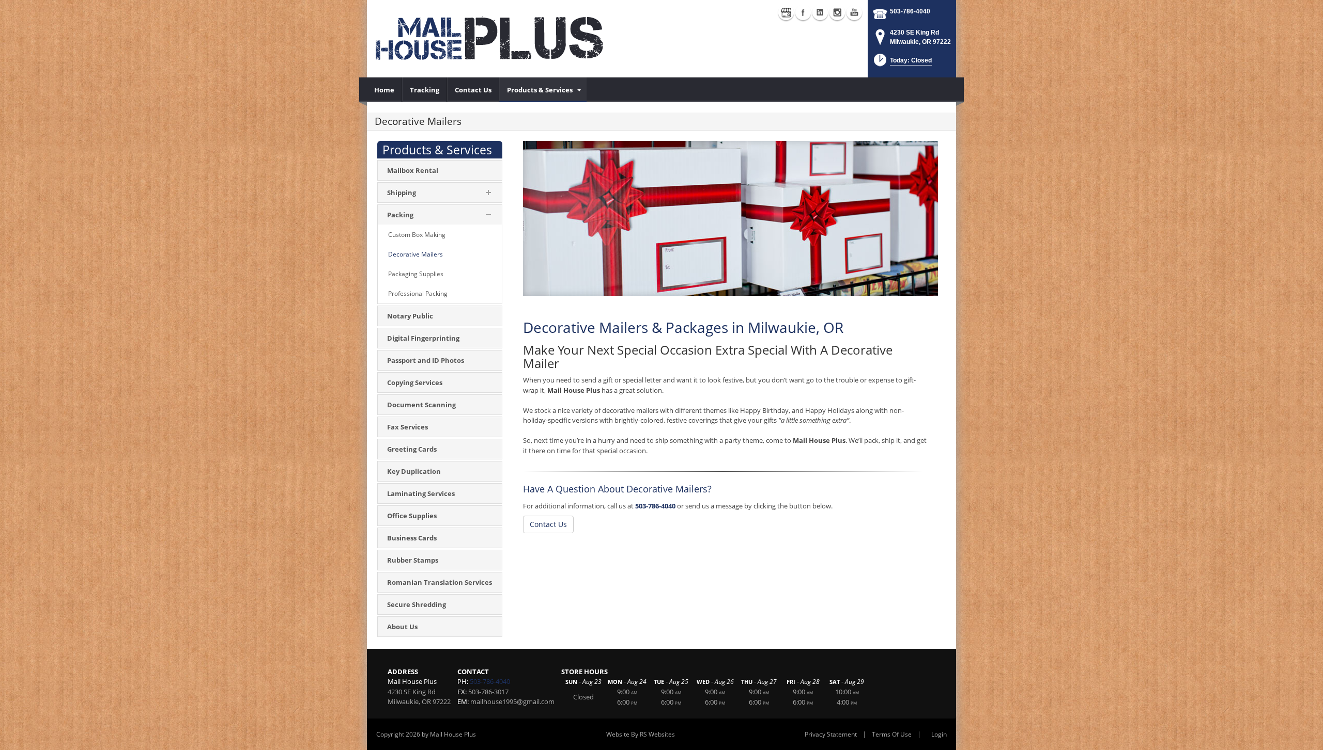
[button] (902, 63)
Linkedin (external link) (820, 12)
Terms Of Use (892, 734)
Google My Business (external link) (786, 12)
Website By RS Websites (640, 734)
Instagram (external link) (837, 12)
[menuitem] (384, 89)
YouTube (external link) (854, 12)
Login (939, 734)
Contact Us (548, 524)
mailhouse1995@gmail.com (512, 701)
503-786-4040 (910, 11)
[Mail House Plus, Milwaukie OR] (491, 38)
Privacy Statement (831, 734)
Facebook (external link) (803, 12)
